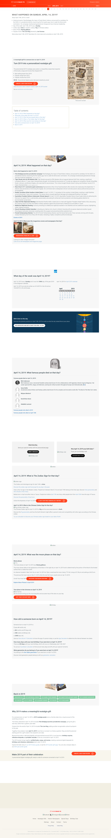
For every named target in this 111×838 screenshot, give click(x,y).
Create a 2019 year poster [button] (24, 83)
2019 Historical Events (32, 697)
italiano (97, 2)
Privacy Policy (51, 825)
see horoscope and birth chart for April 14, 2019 (29, 325)
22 (72, 9)
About (52, 822)
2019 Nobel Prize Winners (48, 697)
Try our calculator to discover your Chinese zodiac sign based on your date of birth (37, 516)
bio (84, 385)
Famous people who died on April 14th (25, 413)
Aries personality (89, 490)
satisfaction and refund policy (25, 89)
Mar (49, 6)
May (62, 6)
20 (66, 9)
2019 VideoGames (64, 700)
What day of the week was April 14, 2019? (27, 115)
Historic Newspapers (54, 818)
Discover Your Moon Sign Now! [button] (38, 578)
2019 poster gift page (52, 745)
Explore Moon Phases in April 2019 (24, 582)
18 (60, 9)
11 (39, 9)
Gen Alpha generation (30, 652)
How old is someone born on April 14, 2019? (27, 123)
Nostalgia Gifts (42, 818)
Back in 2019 (18, 124)
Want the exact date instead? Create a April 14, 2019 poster (30, 86)
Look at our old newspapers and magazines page (28, 241)
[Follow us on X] (50, 815)
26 (83, 9)
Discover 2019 (19, 697)
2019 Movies (18, 700)
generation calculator (49, 655)
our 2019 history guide (32, 745)
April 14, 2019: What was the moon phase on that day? (30, 121)
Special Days (65, 818)
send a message (33, 451)
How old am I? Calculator (25, 638)
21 (69, 9)
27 (86, 9)
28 (89, 9)
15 (51, 9)
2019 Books (53, 700)
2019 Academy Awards (41, 700)
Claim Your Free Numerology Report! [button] (49, 500)
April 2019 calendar (71, 281)
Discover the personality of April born (24, 497)
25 (80, 9)
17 (57, 9)
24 (77, 9)
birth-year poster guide (20, 746)
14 (73, 294)
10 (36, 9)
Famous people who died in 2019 (23, 410)
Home (34, 818)
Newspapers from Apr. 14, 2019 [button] (25, 235)
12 (42, 9)
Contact (58, 822)
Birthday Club (74, 818)
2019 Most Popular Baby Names (68, 697)
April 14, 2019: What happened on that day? (27, 113)
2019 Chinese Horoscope (87, 697)
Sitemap (46, 822)
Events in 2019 (18, 217)
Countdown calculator (26, 647)
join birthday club (77, 455)
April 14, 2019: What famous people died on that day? (30, 117)
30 (95, 9)
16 (54, 9)
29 (92, 9)
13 (45, 9)
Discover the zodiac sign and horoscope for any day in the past (31, 487)
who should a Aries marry (21, 491)
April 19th (54, 494)
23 (74, 9)
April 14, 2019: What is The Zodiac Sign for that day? (30, 119)
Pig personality (25, 512)
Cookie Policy (60, 825)
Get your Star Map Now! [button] (23, 597)
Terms (65, 822)
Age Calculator (63, 638)
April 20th (78, 494)
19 (63, 9)
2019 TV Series (28, 700)
